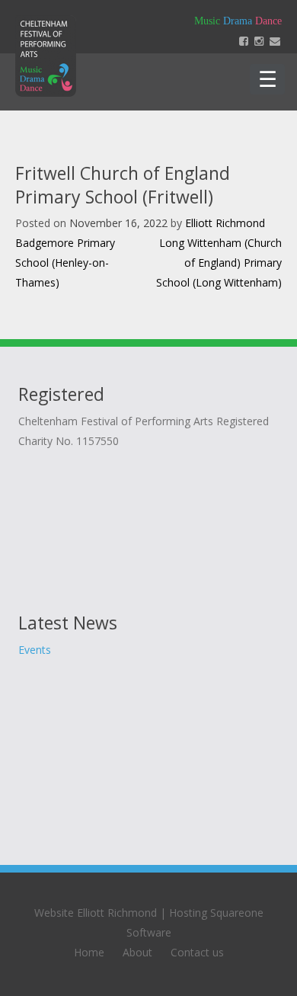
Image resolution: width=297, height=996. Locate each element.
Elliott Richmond (225, 223)
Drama (237, 21)
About (137, 952)
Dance (268, 21)
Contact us (197, 952)
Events (34, 649)
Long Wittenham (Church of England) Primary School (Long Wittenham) (219, 262)
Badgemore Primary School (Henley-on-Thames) (65, 262)
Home (89, 952)
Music (207, 21)
